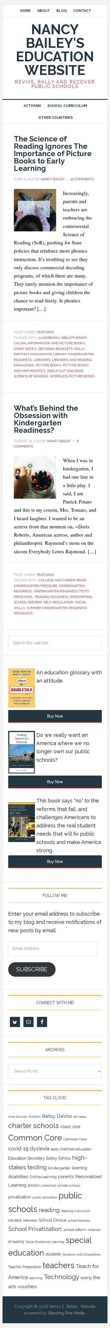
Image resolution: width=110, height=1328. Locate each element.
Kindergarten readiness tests (61, 591)
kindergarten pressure (35, 586)
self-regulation (58, 602)
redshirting (81, 597)
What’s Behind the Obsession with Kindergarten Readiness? (46, 419)
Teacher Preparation (24, 1267)
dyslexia (39, 1148)
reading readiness (52, 597)
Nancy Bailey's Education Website (55, 49)
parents (66, 1176)
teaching (35, 1278)
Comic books (25, 349)
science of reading (31, 376)
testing (86, 1278)
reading (49, 1210)
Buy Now (55, 716)
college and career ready (62, 580)
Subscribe (31, 969)
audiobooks (49, 338)
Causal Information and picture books (49, 343)
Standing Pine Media (66, 1313)
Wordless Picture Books (72, 376)
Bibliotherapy (74, 338)
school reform (28, 602)
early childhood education (71, 1149)
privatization (19, 1196)
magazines (24, 365)
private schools (69, 1185)
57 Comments (82, 179)
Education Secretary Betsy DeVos (39, 1158)
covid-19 (18, 1148)
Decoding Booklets (55, 349)
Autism (34, 1116)
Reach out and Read (65, 371)
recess (15, 1220)
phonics (34, 1185)
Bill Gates (80, 1116)
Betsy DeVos (57, 1116)
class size (70, 1126)
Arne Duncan (17, 1116)
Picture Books (48, 365)
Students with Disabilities (81, 1254)
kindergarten (59, 1168)
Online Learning (43, 1177)
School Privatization (35, 1228)
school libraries (79, 1220)
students (53, 1254)
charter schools (33, 1126)
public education (44, 1197)
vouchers (27, 1286)
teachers (58, 1265)
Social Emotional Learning (44, 1242)
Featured (45, 332)
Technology (61, 1276)
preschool (23, 597)
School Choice (52, 1220)
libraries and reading (72, 360)
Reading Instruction (75, 1211)
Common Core (35, 1137)
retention (30, 1220)
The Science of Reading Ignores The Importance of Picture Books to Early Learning (53, 154)
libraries (42, 360)
